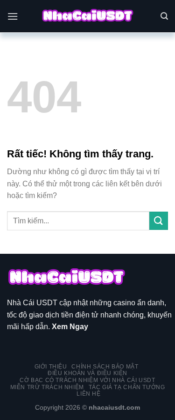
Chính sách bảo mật (104, 366)
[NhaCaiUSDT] (87, 16)
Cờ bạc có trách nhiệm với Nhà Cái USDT (87, 380)
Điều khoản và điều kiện (87, 373)
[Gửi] (158, 221)
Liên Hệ (88, 394)
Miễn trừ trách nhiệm (47, 387)
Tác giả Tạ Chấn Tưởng (127, 387)
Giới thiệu (51, 366)
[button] (12, 16)
